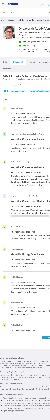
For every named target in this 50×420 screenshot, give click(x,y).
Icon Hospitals (33, 375)
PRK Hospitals (37, 368)
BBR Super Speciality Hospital (22, 365)
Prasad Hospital (30, 363)
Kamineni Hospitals (6, 361)
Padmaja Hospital (6, 375)
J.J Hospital (18, 361)
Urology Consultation (17, 91)
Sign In (44, 4)
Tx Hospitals (6, 365)
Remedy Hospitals (28, 389)
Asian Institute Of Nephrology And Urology (16, 368)
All (6, 91)
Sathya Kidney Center (41, 361)
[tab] (5, 61)
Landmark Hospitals (20, 375)
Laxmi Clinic (16, 389)
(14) (18, 62)
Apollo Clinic (4, 387)
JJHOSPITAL (28, 361)
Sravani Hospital (38, 365)
